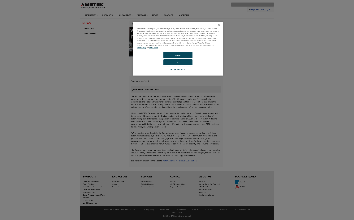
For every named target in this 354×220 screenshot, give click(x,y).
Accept (177, 55)
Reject (178, 62)
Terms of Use (153, 48)
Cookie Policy (141, 48)
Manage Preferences (178, 69)
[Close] (219, 25)
